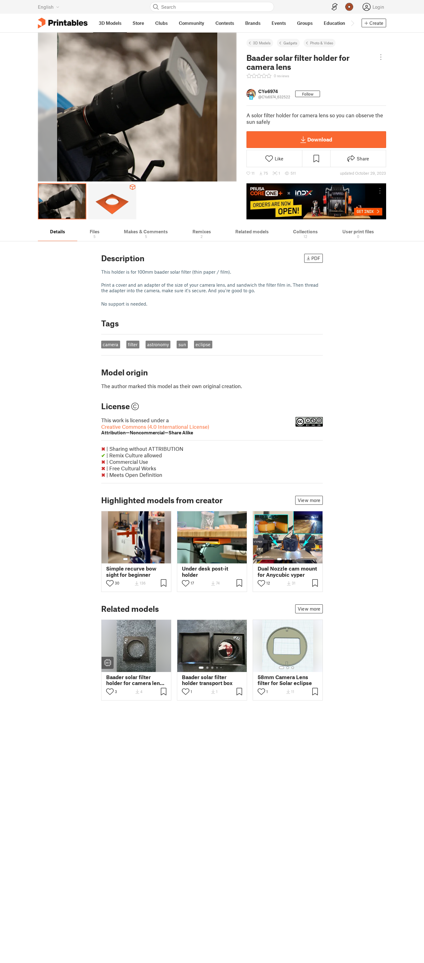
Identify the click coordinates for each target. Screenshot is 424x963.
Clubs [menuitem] (161, 23)
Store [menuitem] (138, 23)
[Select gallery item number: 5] (146, 559)
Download (319, 139)
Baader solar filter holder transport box (207, 680)
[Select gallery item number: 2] (131, 559)
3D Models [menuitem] (110, 23)
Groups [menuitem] (305, 23)
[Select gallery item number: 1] (125, 559)
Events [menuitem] (279, 23)
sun (182, 344)
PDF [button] (315, 258)
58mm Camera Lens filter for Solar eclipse (285, 680)
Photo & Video (321, 43)
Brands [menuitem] (252, 23)
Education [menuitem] (334, 23)
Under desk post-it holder (205, 571)
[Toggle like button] (110, 583)
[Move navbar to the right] (352, 23)
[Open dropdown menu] (380, 57)
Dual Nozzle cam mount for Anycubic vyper (287, 571)
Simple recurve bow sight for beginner (131, 571)
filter (133, 344)
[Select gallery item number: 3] (136, 559)
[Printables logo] (63, 23)
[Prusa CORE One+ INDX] (316, 201)
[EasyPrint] (334, 7)
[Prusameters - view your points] (349, 7)
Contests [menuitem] (224, 23)
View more (309, 500)
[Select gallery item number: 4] (141, 559)
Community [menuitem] (191, 23)
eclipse (203, 344)
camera (110, 344)
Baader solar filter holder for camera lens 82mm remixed (134, 680)
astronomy (158, 344)
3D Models (262, 43)
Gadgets (290, 43)
